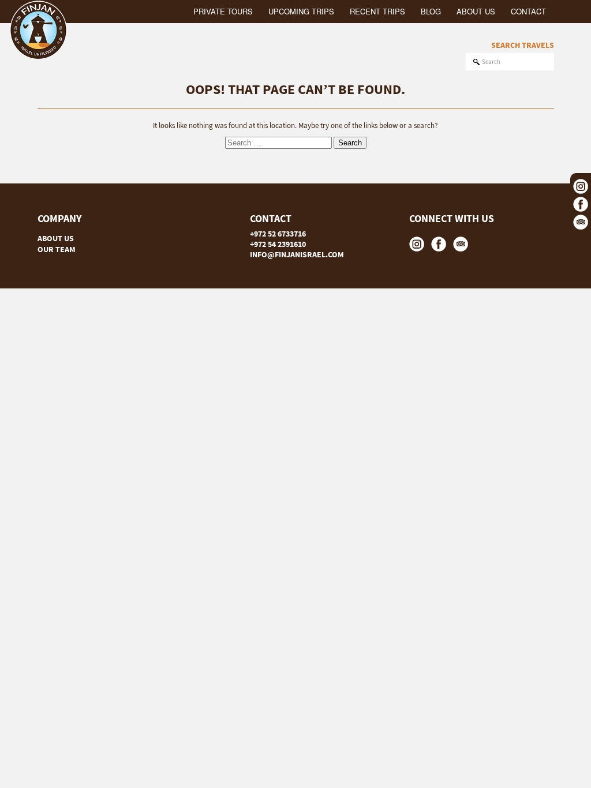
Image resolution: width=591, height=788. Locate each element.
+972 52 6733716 (278, 233)
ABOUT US (56, 238)
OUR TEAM (57, 249)
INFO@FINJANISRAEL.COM (297, 254)
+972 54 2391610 (278, 244)
